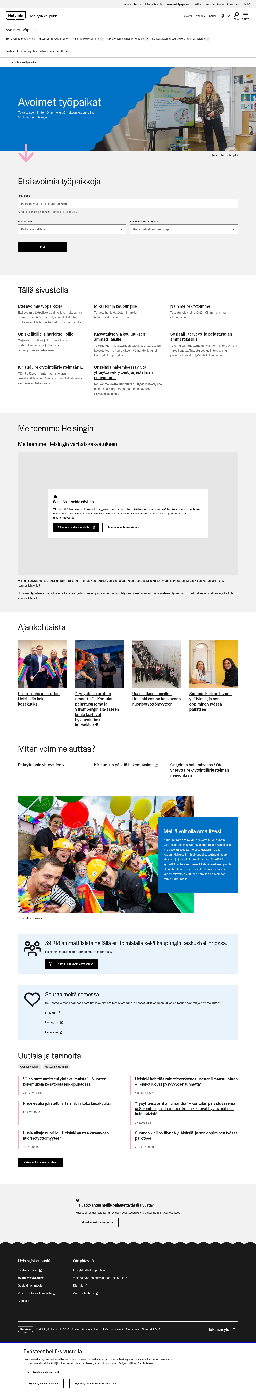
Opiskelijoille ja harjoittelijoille (45, 334)
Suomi (188, 16)
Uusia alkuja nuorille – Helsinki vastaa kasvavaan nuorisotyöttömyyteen (156, 699)
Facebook (54, 1032)
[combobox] (128, 203)
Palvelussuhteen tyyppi (144, 221)
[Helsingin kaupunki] (25, 1329)
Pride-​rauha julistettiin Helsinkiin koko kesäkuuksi (39, 699)
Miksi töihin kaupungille (115, 306)
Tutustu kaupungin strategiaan (74, 964)
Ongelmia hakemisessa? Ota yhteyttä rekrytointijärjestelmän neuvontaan (123, 372)
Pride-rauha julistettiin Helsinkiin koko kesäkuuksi (67, 1103)
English (212, 16)
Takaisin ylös (219, 1329)
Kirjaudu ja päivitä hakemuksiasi (126, 765)
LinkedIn (53, 1013)
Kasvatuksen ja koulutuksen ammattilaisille (119, 336)
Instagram (54, 1022)
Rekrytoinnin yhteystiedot (41, 765)
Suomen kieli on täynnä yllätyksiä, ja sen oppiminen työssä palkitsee (210, 701)
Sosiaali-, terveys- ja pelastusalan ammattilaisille (201, 336)
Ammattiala (25, 221)
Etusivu (10, 62)
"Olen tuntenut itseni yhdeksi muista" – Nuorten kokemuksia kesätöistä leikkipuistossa (64, 1081)
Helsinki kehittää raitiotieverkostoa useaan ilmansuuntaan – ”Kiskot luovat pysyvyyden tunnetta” (186, 1081)
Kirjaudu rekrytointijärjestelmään (51, 367)
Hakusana (24, 196)
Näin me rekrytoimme (190, 306)
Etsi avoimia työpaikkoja (40, 306)
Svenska (200, 16)
